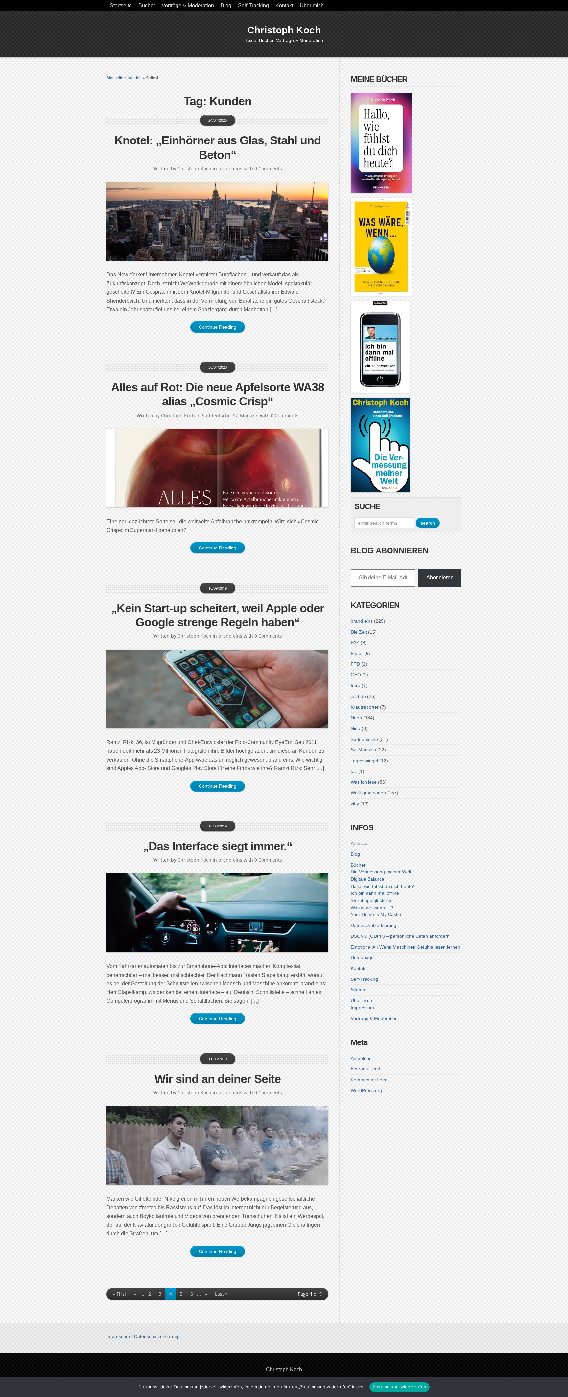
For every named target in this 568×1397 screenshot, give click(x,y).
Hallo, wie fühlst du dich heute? (383, 886)
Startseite (121, 5)
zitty (355, 803)
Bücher (146, 5)
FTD (355, 664)
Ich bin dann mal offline (375, 893)
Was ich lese (364, 781)
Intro (355, 685)
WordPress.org (366, 1090)
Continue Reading (217, 327)
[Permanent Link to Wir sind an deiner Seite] (217, 1145)
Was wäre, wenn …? (372, 907)
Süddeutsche (216, 415)
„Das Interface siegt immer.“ (217, 846)
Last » (221, 1294)
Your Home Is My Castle (376, 914)
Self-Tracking (253, 5)
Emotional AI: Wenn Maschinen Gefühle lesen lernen (405, 947)
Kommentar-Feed (369, 1079)
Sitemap (359, 989)
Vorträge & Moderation (188, 5)
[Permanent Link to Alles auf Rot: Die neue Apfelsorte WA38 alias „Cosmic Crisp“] (217, 468)
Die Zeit (359, 631)
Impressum (362, 1007)
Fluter (357, 653)
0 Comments (268, 168)
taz (354, 771)
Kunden (135, 78)
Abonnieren (440, 577)
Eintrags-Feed (365, 1068)
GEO (356, 674)
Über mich (312, 5)
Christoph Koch (284, 30)
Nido (355, 728)
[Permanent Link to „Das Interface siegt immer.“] (217, 912)
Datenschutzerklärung (373, 925)
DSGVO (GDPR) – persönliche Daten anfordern (400, 936)
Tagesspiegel (364, 760)
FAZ (355, 642)
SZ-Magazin (246, 415)
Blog (226, 5)
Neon (356, 717)
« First (119, 1294)
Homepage (362, 957)
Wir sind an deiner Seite (217, 1078)
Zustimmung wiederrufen (400, 1386)
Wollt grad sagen (368, 792)
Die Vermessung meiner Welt (381, 871)
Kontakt (284, 5)
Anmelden (361, 1058)
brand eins (230, 168)
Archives (359, 843)
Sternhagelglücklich (371, 900)
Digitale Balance (367, 879)
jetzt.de (358, 696)
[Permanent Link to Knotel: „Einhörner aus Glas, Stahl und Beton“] (217, 221)
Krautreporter (365, 707)
